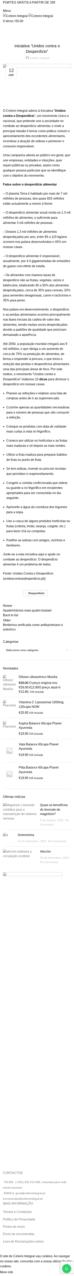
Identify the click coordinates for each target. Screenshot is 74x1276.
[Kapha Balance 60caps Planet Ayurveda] (9, 728)
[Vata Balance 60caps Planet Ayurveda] (9, 750)
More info (6, 1272)
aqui (41, 554)
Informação (37, 36)
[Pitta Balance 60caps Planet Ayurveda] (9, 774)
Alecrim (45, 851)
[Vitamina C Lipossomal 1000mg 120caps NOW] (9, 707)
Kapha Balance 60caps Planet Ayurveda (40, 725)
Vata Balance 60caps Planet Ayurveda (38, 746)
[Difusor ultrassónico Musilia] (9, 684)
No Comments (57, 841)
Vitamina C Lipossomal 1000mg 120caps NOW (41, 704)
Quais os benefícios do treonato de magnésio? (54, 809)
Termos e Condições (17, 1212)
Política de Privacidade (19, 1219)
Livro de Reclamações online (23, 1241)
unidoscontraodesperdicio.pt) (24, 578)
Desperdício (36, 593)
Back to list (10, 615)
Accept (21, 1272)
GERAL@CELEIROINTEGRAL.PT (18, 7)
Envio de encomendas (18, 1234)
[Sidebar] (5, 1249)
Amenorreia (26, 835)
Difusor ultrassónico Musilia (38, 677)
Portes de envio (14, 1226)
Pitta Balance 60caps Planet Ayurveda (38, 769)
